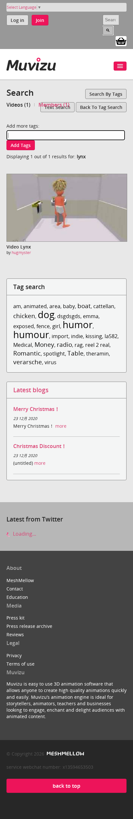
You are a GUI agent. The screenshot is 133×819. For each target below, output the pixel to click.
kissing (94, 336)
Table (75, 353)
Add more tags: (22, 126)
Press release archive (29, 626)
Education (17, 597)
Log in (17, 20)
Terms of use (20, 664)
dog (46, 314)
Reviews (15, 634)
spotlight (54, 353)
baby (69, 306)
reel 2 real (97, 344)
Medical (22, 344)
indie (77, 336)
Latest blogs (30, 390)
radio (64, 344)
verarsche (27, 361)
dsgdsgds (68, 316)
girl (56, 326)
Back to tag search (101, 107)
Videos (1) (18, 104)
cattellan (103, 306)
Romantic (27, 353)
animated (35, 306)
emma (90, 316)
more (60, 426)
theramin (97, 353)
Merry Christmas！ (36, 409)
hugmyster (21, 252)
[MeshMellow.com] (65, 754)
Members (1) (53, 104)
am (17, 306)
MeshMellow (20, 580)
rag (79, 344)
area (54, 306)
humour (31, 334)
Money (44, 344)
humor (78, 324)
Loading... (24, 533)
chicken (24, 315)
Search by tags (105, 94)
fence (43, 326)
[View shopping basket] (121, 40)
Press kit (15, 618)
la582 (111, 336)
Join (40, 20)
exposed (23, 326)
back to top (66, 785)
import (60, 336)
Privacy (14, 655)
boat (84, 305)
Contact (14, 589)
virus (50, 362)
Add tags (21, 145)
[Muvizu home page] (31, 63)
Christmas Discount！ (39, 446)
